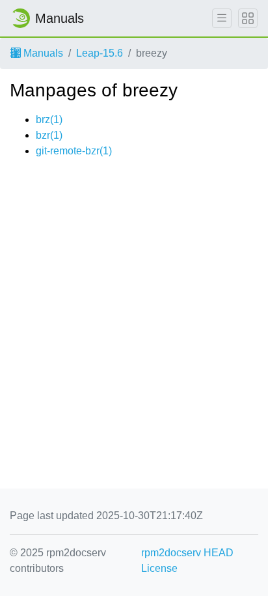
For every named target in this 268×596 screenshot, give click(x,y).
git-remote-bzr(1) (74, 150)
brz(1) (49, 119)
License (159, 568)
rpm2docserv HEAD (187, 552)
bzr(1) (49, 135)
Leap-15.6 (99, 53)
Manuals (42, 53)
